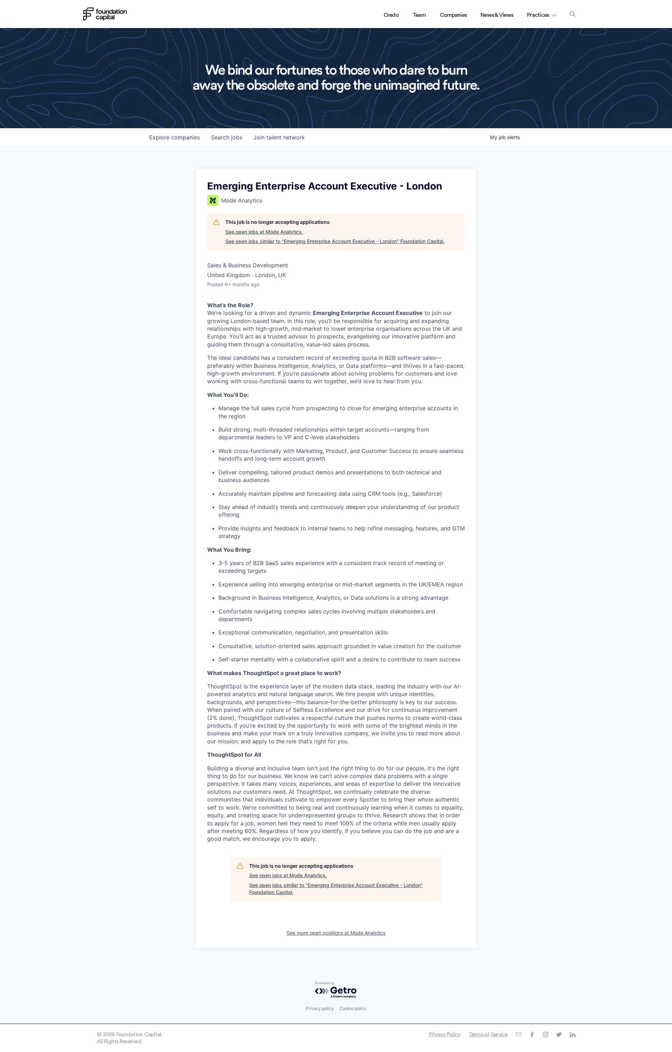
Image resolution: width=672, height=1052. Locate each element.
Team (419, 15)
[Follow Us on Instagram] (545, 1034)
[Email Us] (518, 1034)
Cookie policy (353, 1008)
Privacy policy (320, 1008)
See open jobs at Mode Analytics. (264, 232)
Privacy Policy (445, 1034)
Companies (453, 15)
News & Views (497, 15)
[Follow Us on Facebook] (531, 1034)
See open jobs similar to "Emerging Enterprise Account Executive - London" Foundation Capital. (334, 241)
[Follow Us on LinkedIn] (572, 1034)
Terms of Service (488, 1034)
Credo (391, 15)
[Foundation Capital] (105, 14)
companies (174, 137)
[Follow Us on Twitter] (558, 1034)
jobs (226, 137)
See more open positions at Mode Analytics (336, 933)
